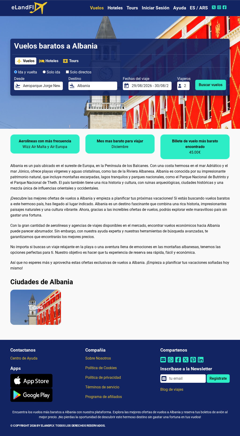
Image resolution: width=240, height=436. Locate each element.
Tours (132, 8)
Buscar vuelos (210, 85)
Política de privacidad (103, 377)
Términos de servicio (102, 387)
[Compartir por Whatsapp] (170, 362)
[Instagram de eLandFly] (219, 7)
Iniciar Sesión (155, 8)
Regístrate (218, 378)
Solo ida (53, 72)
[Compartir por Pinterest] (193, 362)
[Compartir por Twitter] (185, 362)
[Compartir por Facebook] (178, 362)
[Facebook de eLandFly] (225, 7)
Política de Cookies (101, 368)
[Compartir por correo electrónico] (163, 362)
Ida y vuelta (27, 72)
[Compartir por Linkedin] (200, 362)
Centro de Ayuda (24, 358)
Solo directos (80, 72)
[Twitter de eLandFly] (214, 7)
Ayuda (179, 8)
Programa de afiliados (103, 396)
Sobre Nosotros (98, 358)
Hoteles (115, 8)
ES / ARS (199, 8)
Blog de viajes (171, 389)
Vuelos (97, 8)
